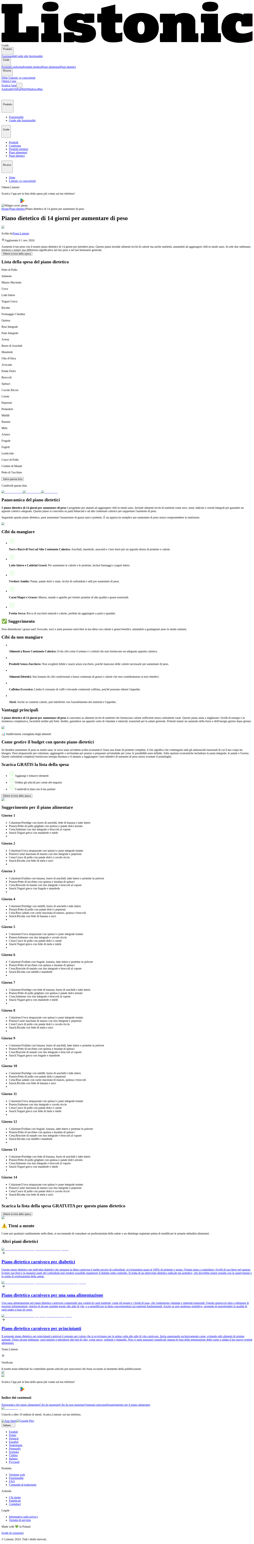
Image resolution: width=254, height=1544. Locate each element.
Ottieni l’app (8, 81)
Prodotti (6, 67)
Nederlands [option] (15, 1445)
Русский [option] (14, 1462)
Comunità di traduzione (22, 1484)
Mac (40, 89)
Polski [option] (12, 1435)
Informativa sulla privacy (23, 1516)
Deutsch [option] (14, 1438)
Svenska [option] (14, 1451)
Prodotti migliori (32, 67)
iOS (13, 89)
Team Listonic (21, 233)
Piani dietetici (68, 67)
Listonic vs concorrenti (22, 77)
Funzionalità (8, 56)
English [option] (13, 1431)
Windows (32, 89)
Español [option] (13, 1441)
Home (5, 208)
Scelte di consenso (12, 1533)
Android (6, 89)
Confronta (17, 67)
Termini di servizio (20, 1520)
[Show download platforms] (19, 85)
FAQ (12, 1481)
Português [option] (15, 1448)
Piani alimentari (51, 67)
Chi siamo (15, 1497)
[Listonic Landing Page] (127, 42)
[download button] (10, 202)
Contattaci (15, 1504)
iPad (18, 89)
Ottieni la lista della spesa (17, 253)
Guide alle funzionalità (29, 56)
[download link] (9, 1420)
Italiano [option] (13, 1458)
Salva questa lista (12, 479)
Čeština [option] (13, 1455)
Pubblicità (15, 1500)
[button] (5, 95)
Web (24, 89)
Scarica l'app (8, 85)
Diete (5, 77)
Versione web (17, 1474)
